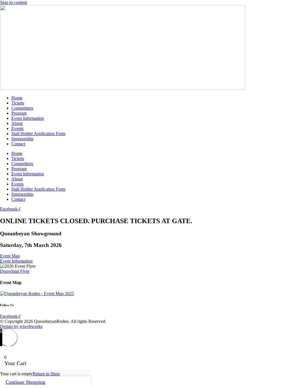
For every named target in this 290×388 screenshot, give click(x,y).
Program (19, 113)
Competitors (22, 108)
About (17, 123)
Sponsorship (22, 138)
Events (17, 128)
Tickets (17, 103)
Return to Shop (46, 373)
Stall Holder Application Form (38, 133)
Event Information (27, 118)
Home (16, 97)
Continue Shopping (25, 382)
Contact (18, 143)
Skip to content (13, 2)
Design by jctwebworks (21, 326)
